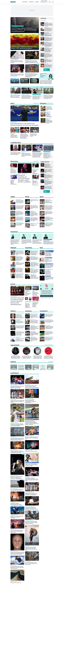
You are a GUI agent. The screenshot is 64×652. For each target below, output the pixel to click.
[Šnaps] (21, 367)
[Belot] (13, 367)
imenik (42, 0)
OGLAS (32, 10)
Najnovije (31, 1)
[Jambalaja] (35, 367)
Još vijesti (45, 70)
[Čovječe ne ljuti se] (43, 367)
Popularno (24, 1)
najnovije (43, 18)
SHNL (38, 1)
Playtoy (46, 0)
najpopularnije (45, 162)
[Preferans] (50, 367)
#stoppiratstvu (43, 1)
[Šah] (28, 367)
